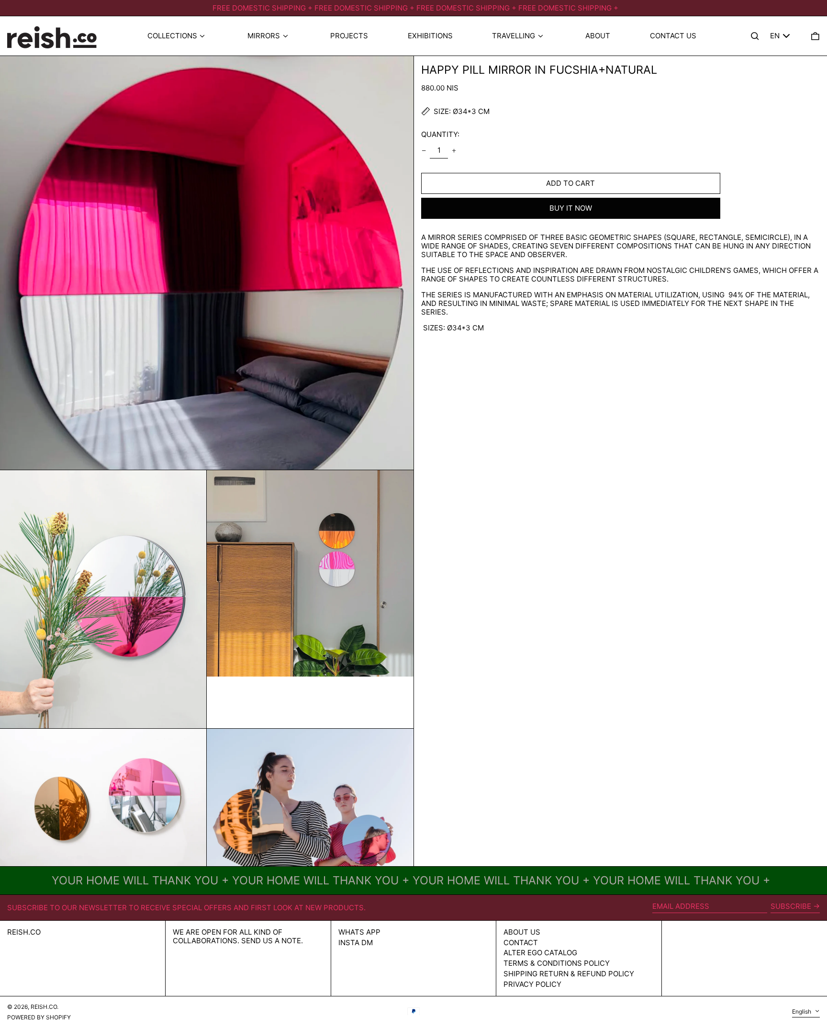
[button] (815, 36)
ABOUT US (521, 932)
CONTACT (520, 942)
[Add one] (454, 150)
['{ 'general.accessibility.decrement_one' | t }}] (423, 150)
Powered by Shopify (39, 1017)
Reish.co (24, 932)
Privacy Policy (532, 984)
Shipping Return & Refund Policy (568, 973)
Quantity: (440, 134)
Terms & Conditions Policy (556, 963)
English (802, 1011)
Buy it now (570, 208)
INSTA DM (355, 942)
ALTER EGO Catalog (540, 952)
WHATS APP (359, 932)
